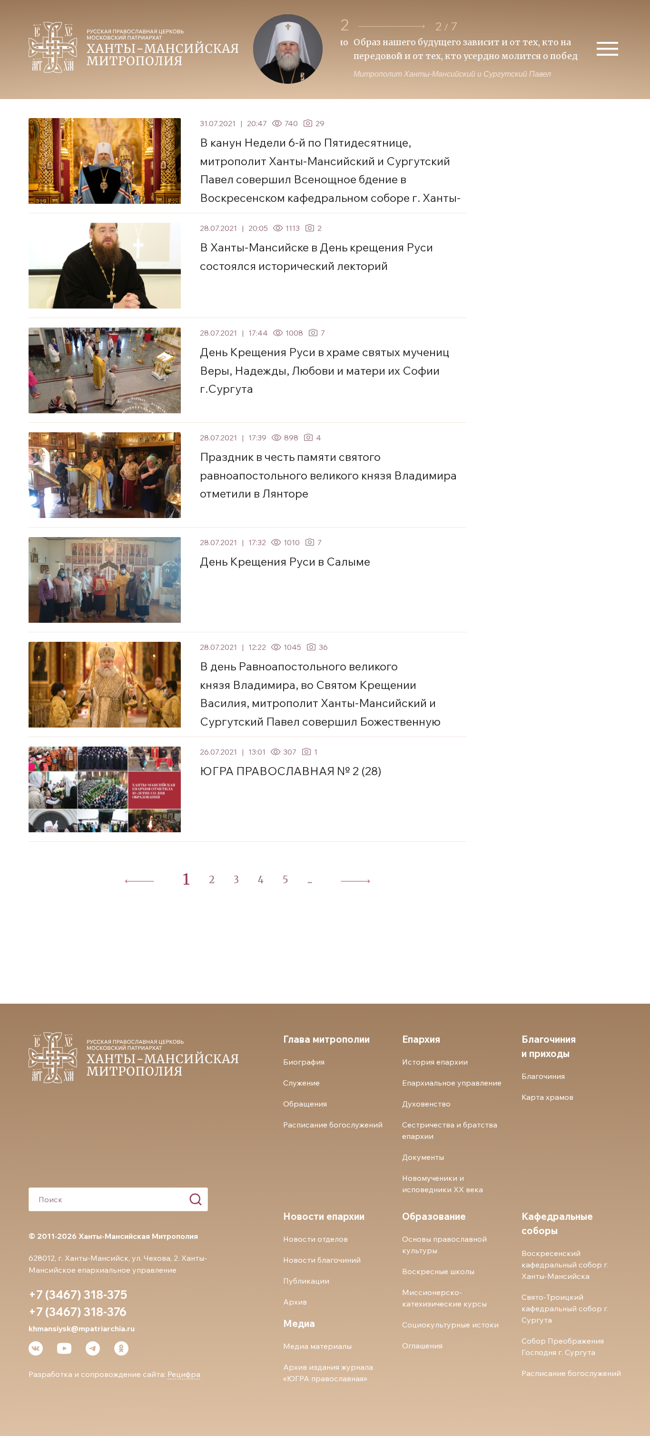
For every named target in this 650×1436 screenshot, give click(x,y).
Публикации (306, 1281)
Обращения (305, 1103)
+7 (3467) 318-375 (78, 1294)
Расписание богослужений (333, 1124)
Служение (301, 1082)
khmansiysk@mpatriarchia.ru (82, 1328)
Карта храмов (547, 1097)
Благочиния (543, 1076)
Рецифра (183, 1374)
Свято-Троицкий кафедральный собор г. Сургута (565, 1308)
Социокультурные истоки (450, 1324)
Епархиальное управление (452, 1082)
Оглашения (422, 1345)
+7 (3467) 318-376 (78, 1312)
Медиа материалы (317, 1346)
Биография (304, 1062)
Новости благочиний (322, 1260)
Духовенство (426, 1103)
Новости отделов (315, 1239)
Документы (423, 1157)
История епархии (435, 1062)
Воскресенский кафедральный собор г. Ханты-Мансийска (565, 1264)
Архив (295, 1301)
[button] (391, 26)
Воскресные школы (438, 1271)
